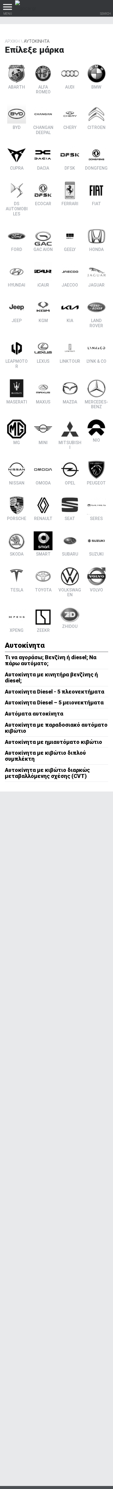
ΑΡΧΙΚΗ (12, 41)
